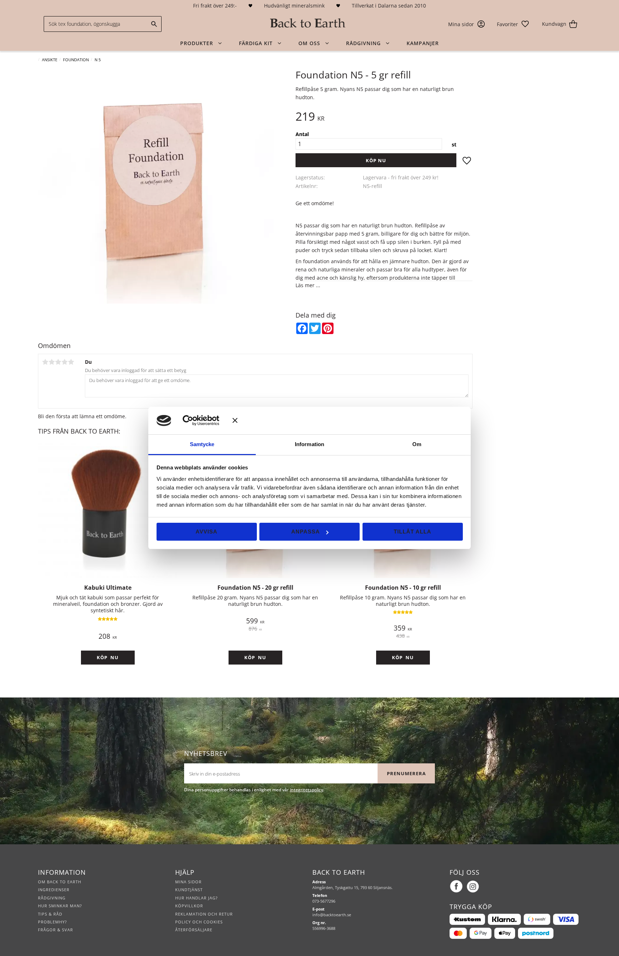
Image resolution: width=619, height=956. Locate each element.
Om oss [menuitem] (309, 43)
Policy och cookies (199, 921)
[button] (513, 24)
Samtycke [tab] (202, 444)
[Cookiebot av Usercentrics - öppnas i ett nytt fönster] (198, 420)
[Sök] (154, 24)
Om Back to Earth (59, 881)
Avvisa (206, 531)
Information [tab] (309, 444)
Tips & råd (50, 914)
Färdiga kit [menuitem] (256, 43)
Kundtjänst (189, 889)
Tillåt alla (412, 531)
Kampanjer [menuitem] (423, 43)
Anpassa (305, 531)
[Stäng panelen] (347, 420)
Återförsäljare (193, 929)
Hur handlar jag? (196, 898)
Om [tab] (416, 444)
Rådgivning (52, 898)
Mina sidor (188, 881)
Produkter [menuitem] (196, 43)
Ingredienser (53, 889)
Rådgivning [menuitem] (363, 43)
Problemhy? (52, 921)
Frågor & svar (55, 929)
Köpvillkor (189, 905)
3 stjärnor (58, 362)
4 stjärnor (64, 362)
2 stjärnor (51, 362)
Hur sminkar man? (60, 905)
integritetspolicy (306, 790)
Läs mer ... (308, 285)
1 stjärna (45, 362)
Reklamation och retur (204, 914)
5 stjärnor (71, 362)
